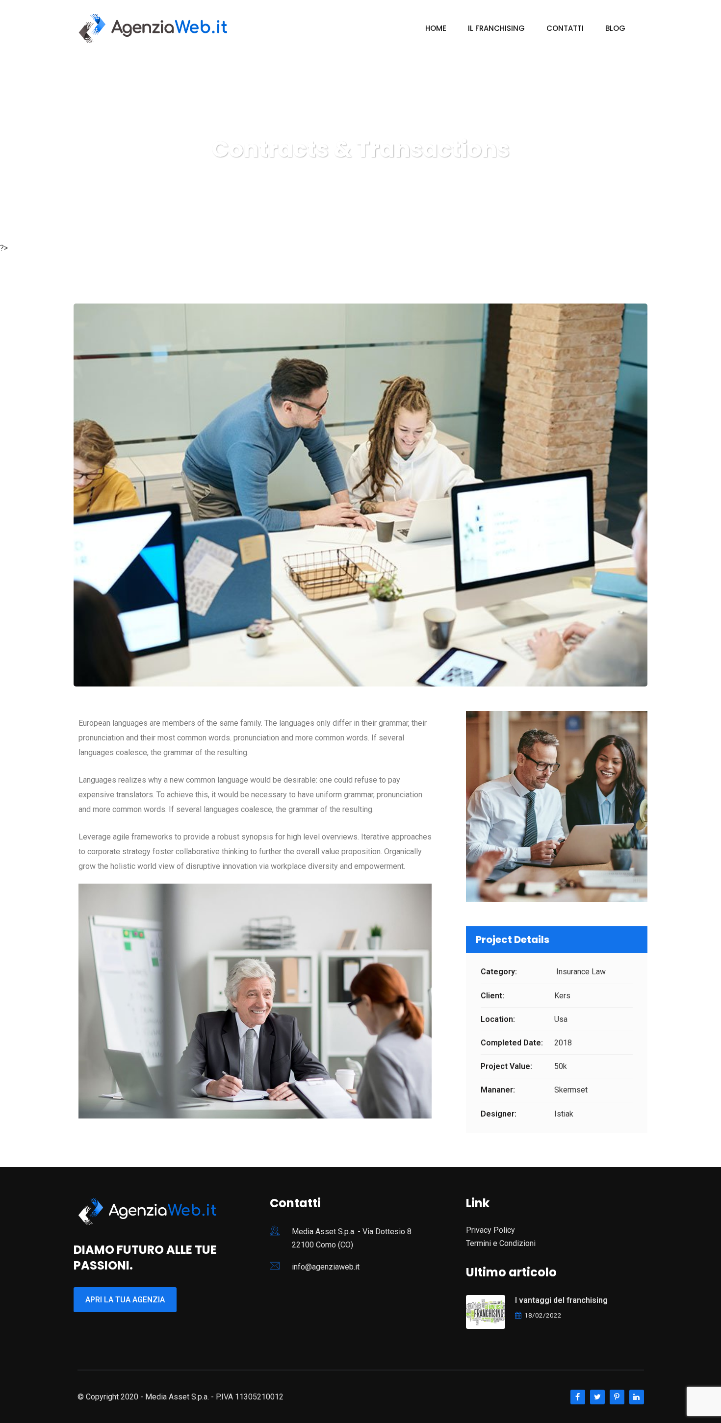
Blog (615, 28)
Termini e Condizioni (501, 1243)
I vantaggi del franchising (561, 1300)
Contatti (565, 28)
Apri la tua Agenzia (125, 1299)
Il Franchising (496, 28)
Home (435, 28)
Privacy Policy (490, 1230)
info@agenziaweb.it (326, 1266)
